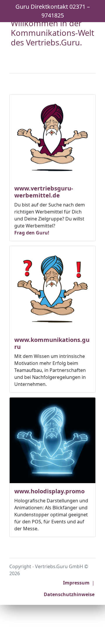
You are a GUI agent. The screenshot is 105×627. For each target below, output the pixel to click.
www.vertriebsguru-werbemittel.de (43, 191)
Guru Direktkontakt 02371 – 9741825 (52, 11)
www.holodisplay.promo (49, 491)
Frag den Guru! (31, 232)
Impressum (76, 583)
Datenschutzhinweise (69, 594)
